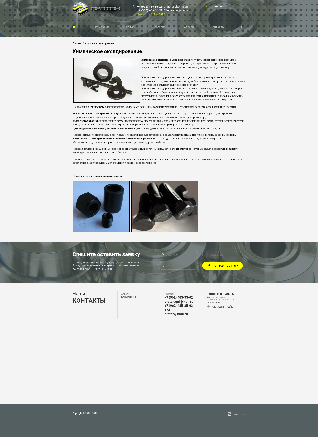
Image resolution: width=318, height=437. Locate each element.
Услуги (130, 27)
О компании (100, 27)
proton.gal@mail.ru (176, 6)
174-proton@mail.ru (177, 10)
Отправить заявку (226, 265)
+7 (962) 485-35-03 (149, 10)
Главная (74, 27)
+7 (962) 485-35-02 (149, 6)
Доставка (159, 27)
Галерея (188, 27)
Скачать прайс (222, 306)
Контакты (217, 27)
